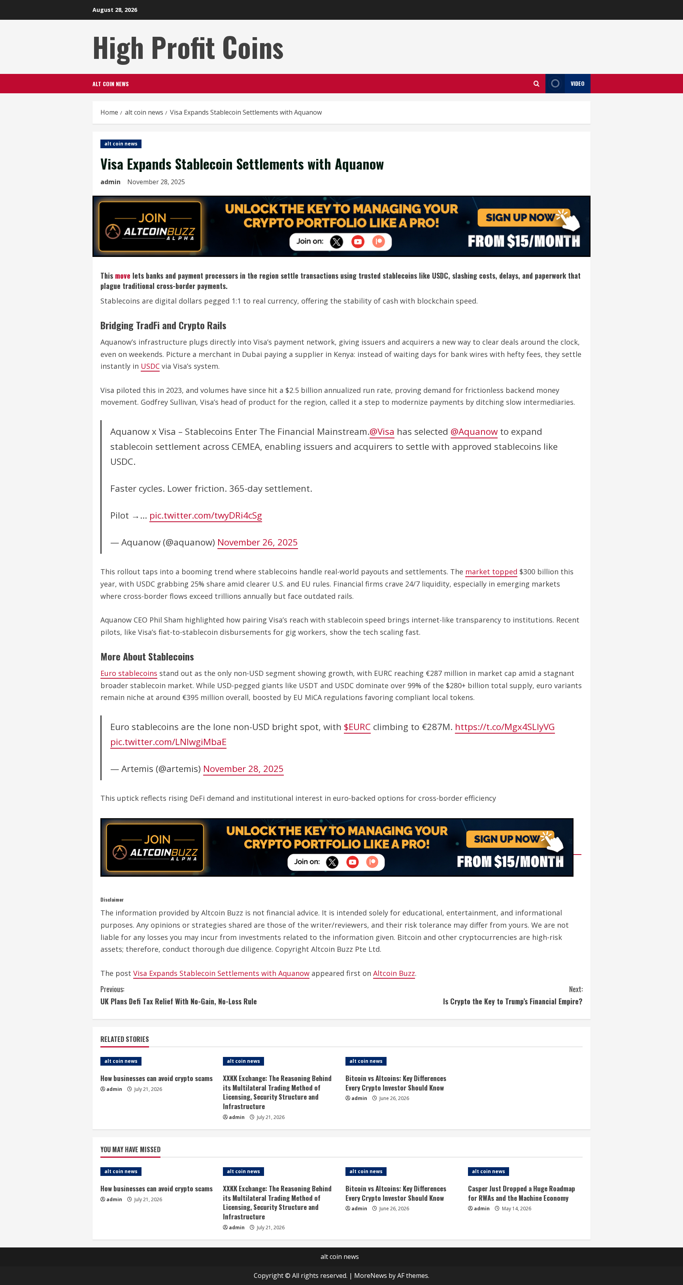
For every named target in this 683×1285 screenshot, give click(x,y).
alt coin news (110, 83)
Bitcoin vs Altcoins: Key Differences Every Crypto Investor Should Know (395, 1083)
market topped (491, 571)
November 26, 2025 (257, 542)
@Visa (382, 431)
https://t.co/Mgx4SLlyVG (505, 727)
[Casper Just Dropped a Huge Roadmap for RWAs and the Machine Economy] (525, 1171)
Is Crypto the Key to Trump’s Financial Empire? (513, 995)
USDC (150, 366)
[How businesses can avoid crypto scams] (157, 1061)
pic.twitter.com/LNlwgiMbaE (168, 742)
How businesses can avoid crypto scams (156, 1078)
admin (110, 181)
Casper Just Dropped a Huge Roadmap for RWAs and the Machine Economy (521, 1193)
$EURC (357, 727)
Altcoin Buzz (394, 973)
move (122, 275)
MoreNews (370, 1275)
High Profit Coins (187, 46)
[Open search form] (537, 83)
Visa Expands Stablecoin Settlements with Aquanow (221, 973)
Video (578, 83)
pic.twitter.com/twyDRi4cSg (205, 515)
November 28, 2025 (243, 768)
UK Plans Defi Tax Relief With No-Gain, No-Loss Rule (178, 995)
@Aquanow (474, 431)
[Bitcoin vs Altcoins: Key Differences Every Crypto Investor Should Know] (402, 1061)
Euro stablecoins (128, 673)
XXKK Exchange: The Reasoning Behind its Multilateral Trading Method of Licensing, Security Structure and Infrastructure (277, 1092)
